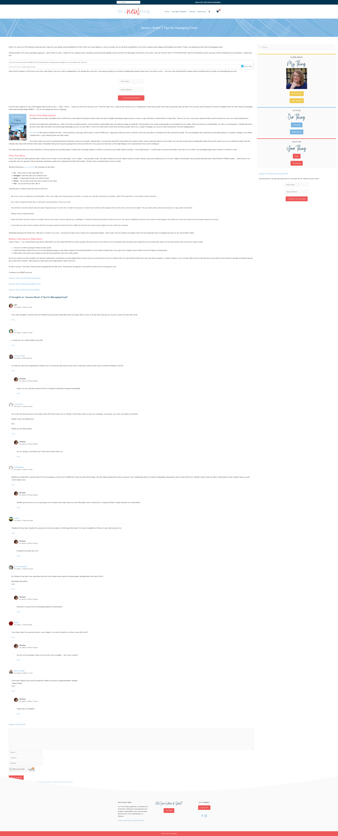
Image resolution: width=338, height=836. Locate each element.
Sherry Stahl (19, 671)
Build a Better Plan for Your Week (207, 2)
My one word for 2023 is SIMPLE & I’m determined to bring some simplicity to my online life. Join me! (48, 62)
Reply (13, 320)
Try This (169, 810)
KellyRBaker (19, 467)
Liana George (19, 356)
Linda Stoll (18, 404)
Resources (297, 163)
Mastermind (296, 132)
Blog (296, 156)
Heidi (16, 622)
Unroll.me (34, 133)
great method (29, 167)
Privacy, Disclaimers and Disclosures (131, 820)
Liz (15, 330)
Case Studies (297, 101)
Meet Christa (297, 94)
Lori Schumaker (20, 567)
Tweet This (26, 67)
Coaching (296, 125)
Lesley (16, 518)
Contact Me (204, 807)
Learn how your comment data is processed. (56, 782)
